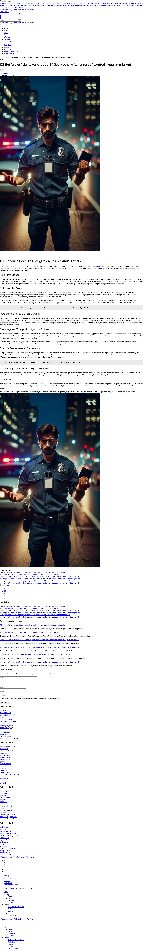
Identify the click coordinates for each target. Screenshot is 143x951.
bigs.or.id (3, 840)
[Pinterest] (4, 865)
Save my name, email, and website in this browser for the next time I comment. (30, 699)
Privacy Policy (9, 54)
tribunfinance (5, 772)
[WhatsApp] (4, 869)
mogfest (3, 800)
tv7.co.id (3, 711)
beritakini (3, 793)
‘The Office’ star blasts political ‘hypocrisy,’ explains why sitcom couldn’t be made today (35, 5)
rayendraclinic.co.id (7, 819)
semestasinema (5, 755)
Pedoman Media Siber (12, 51)
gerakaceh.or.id (5, 831)
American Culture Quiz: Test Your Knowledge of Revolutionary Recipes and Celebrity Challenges (35, 3)
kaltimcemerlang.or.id (8, 833)
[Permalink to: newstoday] (1, 71)
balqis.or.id (4, 804)
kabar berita (4, 734)
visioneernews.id (6, 781)
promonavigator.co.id (8, 848)
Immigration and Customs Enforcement (105, 266)
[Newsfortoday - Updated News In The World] (17, 857)
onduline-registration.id (8, 817)
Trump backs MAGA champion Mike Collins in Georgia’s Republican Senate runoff (97, 5)
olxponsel (3, 753)
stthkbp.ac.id (4, 812)
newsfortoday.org (6, 728)
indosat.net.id (5, 759)
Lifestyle (7, 37)
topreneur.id (4, 723)
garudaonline (5, 774)
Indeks (6, 12)
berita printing (5, 736)
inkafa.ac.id (4, 795)
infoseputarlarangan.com (9, 738)
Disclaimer (8, 45)
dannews (3, 802)
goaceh (2, 762)
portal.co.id (4, 777)
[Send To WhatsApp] (4, 598)
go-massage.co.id (6, 810)
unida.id (3, 783)
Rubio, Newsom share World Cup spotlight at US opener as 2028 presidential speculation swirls (35, 581)
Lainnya (7, 39)
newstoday (4, 73)
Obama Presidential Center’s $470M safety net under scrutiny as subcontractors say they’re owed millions (39, 577)
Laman (6, 905)
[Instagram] (4, 867)
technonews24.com (7, 855)
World (6, 31)
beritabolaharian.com (8, 721)
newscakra (4, 766)
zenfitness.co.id (5, 713)
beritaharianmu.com (7, 747)
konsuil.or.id (4, 838)
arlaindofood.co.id (6, 844)
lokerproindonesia (7, 751)
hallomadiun (14, 774)
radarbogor (4, 808)
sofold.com (4, 749)
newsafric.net (5, 732)
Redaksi (7, 881)
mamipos (3, 770)
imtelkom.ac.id (5, 757)
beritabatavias (5, 853)
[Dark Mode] (1, 16)
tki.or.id (2, 717)
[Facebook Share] (4, 589)
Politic (6, 33)
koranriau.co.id (5, 846)
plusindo (3, 768)
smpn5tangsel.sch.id (7, 815)
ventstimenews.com (7, 730)
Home (2, 12)
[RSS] (4, 871)
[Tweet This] (5, 592)
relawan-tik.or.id (6, 806)
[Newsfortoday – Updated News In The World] (17, 10)
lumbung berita (5, 764)
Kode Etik (7, 49)
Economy (7, 35)
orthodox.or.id (5, 842)
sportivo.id (4, 779)
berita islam (4, 791)
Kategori (7, 894)
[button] (19, 14)
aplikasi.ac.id (4, 827)
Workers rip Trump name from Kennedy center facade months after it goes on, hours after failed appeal (39, 583)
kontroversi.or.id (6, 829)
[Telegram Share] (4, 596)
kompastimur (5, 850)
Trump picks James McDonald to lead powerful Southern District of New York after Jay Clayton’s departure (40, 579)
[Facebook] (4, 861)
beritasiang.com (6, 719)
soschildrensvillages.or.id (9, 836)
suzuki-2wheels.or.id (7, 715)
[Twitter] (4, 863)
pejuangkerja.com (6, 726)
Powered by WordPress (8, 888)
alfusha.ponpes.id (6, 797)
